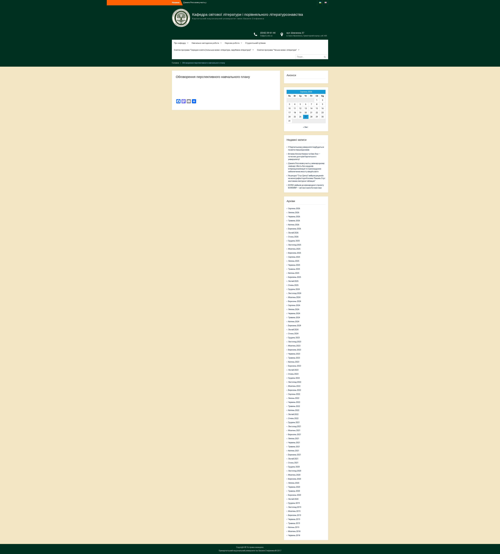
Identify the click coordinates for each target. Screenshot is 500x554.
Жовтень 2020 (294, 475)
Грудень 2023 (294, 338)
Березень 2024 (294, 326)
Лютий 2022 (293, 414)
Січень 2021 (293, 463)
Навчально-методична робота (205, 43)
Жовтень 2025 (294, 249)
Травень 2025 (294, 269)
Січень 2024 (293, 334)
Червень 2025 (294, 265)
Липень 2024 (293, 309)
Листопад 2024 (294, 293)
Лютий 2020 (293, 499)
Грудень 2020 (294, 467)
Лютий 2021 (293, 459)
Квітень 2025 (293, 273)
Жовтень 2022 (294, 386)
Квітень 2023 (293, 362)
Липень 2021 (293, 438)
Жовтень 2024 (294, 297)
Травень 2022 (294, 406)
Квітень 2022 (293, 410)
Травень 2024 (294, 317)
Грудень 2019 (294, 503)
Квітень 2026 (293, 225)
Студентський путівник (255, 43)
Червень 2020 (294, 487)
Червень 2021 (294, 443)
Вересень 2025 (294, 253)
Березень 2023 (294, 366)
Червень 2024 (294, 313)
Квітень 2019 (293, 527)
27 (306, 117)
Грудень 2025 (294, 241)
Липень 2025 (293, 261)
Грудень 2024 (294, 289)
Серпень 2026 (294, 208)
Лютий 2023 (293, 370)
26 (300, 117)
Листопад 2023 (294, 342)
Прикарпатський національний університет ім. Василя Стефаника (247, 551)
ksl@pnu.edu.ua (266, 36)
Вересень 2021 (294, 434)
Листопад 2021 (294, 426)
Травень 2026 (294, 221)
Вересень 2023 (294, 350)
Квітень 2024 (293, 321)
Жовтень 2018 (294, 531)
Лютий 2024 (293, 330)
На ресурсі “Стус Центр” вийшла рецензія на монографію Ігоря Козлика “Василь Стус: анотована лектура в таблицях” (306, 178)
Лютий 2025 (293, 281)
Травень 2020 (294, 491)
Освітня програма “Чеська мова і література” (277, 50)
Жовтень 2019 (294, 511)
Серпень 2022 (294, 394)
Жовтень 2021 (294, 430)
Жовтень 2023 (294, 346)
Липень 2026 (293, 213)
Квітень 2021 (293, 451)
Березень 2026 (294, 229)
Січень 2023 (293, 374)
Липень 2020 (293, 483)
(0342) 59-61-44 (267, 33)
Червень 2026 (294, 217)
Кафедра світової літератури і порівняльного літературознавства (247, 14)
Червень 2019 (294, 519)
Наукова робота (232, 43)
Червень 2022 (294, 402)
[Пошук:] (312, 57)
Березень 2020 (294, 495)
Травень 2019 (294, 523)
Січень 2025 (293, 285)
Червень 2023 (294, 354)
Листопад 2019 (294, 507)
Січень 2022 (293, 418)
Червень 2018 (294, 535)
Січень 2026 (293, 237)
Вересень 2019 (294, 515)
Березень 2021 (294, 455)
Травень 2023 (294, 358)
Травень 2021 (294, 447)
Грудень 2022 (294, 378)
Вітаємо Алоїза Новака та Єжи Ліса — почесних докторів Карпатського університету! (304, 156)
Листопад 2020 (294, 471)
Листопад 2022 (294, 382)
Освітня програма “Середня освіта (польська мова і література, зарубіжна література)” (212, 50)
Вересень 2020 (294, 479)
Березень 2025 (294, 277)
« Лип (305, 127)
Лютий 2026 (293, 233)
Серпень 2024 (294, 305)
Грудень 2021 (294, 422)
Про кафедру (180, 43)
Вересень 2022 (294, 390)
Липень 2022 (293, 398)
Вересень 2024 (294, 301)
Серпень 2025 (294, 257)
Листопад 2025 (294, 245)
